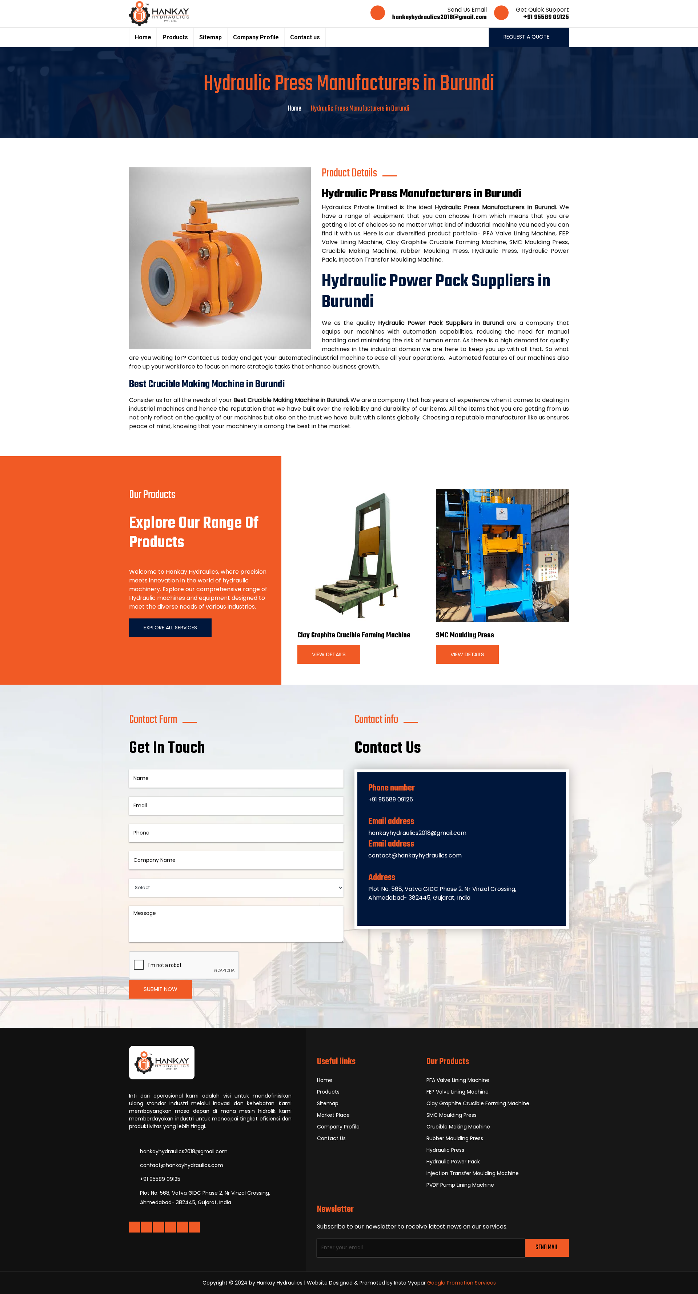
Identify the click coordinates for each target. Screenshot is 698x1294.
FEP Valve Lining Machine (457, 1091)
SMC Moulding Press (465, 635)
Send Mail (546, 1247)
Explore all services (170, 627)
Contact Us (331, 1138)
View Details (329, 654)
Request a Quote (527, 36)
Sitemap (210, 37)
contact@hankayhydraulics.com (415, 855)
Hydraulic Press (445, 1150)
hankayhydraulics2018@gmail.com (439, 17)
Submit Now (160, 989)
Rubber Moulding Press (454, 1138)
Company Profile (256, 37)
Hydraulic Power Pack (453, 1161)
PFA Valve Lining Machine (457, 1080)
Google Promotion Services (461, 1282)
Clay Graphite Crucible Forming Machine (353, 635)
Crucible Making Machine (458, 1126)
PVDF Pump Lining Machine (460, 1185)
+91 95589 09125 (546, 17)
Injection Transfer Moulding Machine (472, 1173)
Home (143, 37)
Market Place (333, 1115)
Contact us (305, 37)
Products (175, 37)
